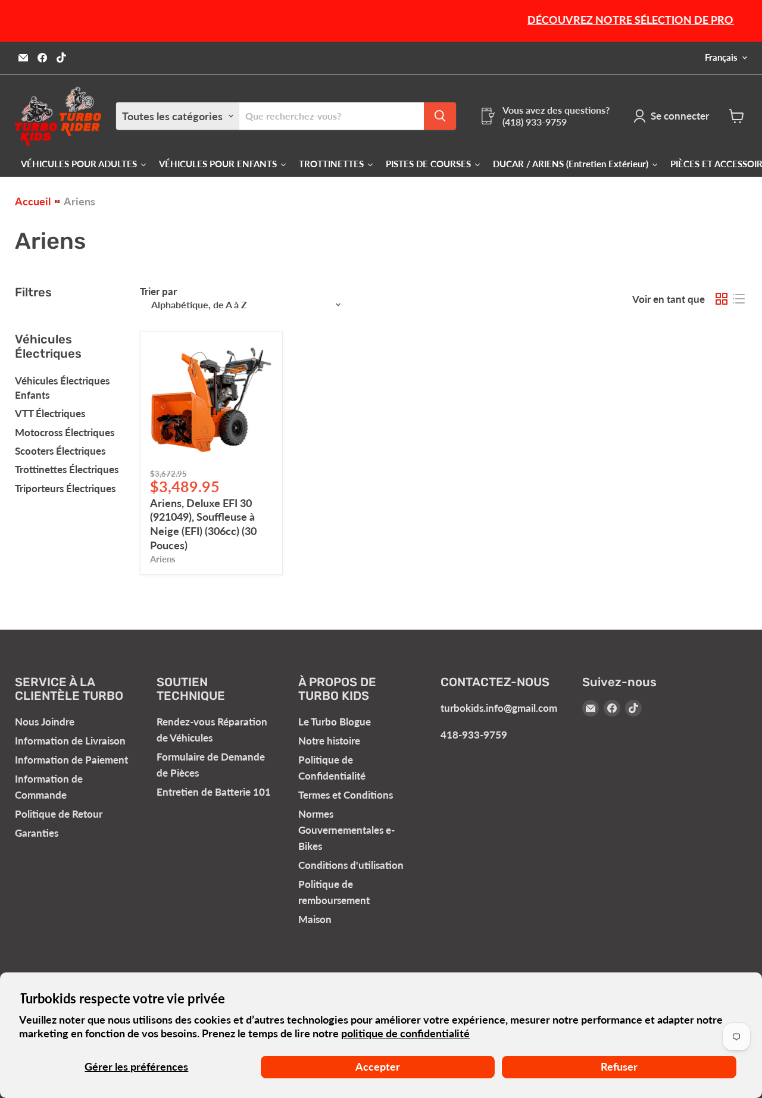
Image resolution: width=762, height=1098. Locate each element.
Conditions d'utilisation (351, 865)
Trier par (158, 291)
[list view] (738, 299)
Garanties (36, 833)
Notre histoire (329, 740)
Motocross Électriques (64, 432)
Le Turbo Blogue (334, 721)
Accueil (33, 201)
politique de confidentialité (405, 1033)
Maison (315, 919)
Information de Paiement (71, 759)
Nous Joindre (44, 721)
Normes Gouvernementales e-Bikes (346, 830)
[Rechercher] (440, 116)
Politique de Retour (58, 814)
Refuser (619, 1066)
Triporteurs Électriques (65, 488)
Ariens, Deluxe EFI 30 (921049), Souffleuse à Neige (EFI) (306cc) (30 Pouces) (203, 524)
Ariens (163, 559)
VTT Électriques (50, 413)
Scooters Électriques (60, 451)
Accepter (377, 1066)
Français (721, 57)
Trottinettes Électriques (66, 469)
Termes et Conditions (345, 795)
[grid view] (721, 299)
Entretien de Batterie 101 (214, 792)
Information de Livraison (70, 740)
